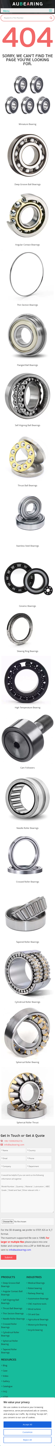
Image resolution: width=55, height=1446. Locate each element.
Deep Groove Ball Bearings (28, 184)
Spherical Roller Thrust (27, 1122)
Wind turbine (34, 1309)
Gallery (6, 1381)
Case (5, 1370)
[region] (27, 1421)
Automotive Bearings (38, 1298)
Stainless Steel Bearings (27, 545)
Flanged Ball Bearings (27, 365)
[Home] (27, 4)
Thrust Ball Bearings (27, 485)
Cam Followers (27, 767)
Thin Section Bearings (27, 304)
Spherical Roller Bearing (27, 1062)
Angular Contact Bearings (27, 244)
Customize (27, 1432)
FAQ (5, 1391)
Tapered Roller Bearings (27, 941)
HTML (6, 1396)
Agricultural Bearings (38, 1319)
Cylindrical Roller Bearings (27, 1001)
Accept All (27, 1424)
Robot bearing (35, 1288)
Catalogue (7, 1386)
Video (5, 1375)
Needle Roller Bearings (27, 828)
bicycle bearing (35, 1329)
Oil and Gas (33, 1314)
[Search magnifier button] (51, 18)
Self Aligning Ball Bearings (27, 425)
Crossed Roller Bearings (27, 881)
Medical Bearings (36, 1282)
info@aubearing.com (14, 1144)
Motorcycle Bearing (37, 1324)
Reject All (27, 1439)
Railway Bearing (36, 1293)
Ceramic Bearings (27, 606)
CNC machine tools (37, 1303)
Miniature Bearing (27, 124)
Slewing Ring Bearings (27, 651)
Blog (5, 1365)
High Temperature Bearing (27, 707)
